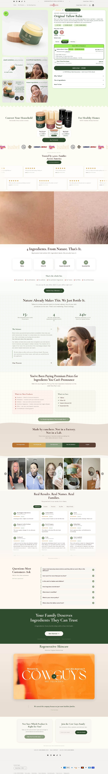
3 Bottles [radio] (65, 41)
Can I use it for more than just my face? (54, 576)
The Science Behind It (54, 162)
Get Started (53, 634)
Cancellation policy (51, 773)
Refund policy (34, 773)
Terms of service (59, 773)
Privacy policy (27, 773)
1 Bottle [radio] (57, 41)
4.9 (59, 10)
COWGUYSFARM (20, 773)
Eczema (45, 506)
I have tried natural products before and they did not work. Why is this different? (64, 569)
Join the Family (81, 732)
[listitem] (22, 264)
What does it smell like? (50, 592)
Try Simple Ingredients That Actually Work (53, 419)
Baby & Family (70, 506)
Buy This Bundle (54, 140)
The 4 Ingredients (60, 80)
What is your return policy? (51, 597)
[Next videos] (102, 473)
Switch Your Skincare (53, 290)
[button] (21, 5)
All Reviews (37, 506)
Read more (16, 549)
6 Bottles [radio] (72, 41)
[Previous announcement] (38, 1)
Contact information (42, 773)
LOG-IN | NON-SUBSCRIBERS (67, 750)
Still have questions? (17, 578)
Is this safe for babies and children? (53, 581)
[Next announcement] (69, 1)
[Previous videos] (5, 473)
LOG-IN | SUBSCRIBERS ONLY (41, 750)
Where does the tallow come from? (53, 603)
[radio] (79, 51)
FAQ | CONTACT (54, 750)
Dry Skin (61, 506)
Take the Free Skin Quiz (34, 737)
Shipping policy (67, 773)
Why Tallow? (58, 76)
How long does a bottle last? (51, 586)
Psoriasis (53, 506)
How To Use (58, 84)
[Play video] (16, 474)
